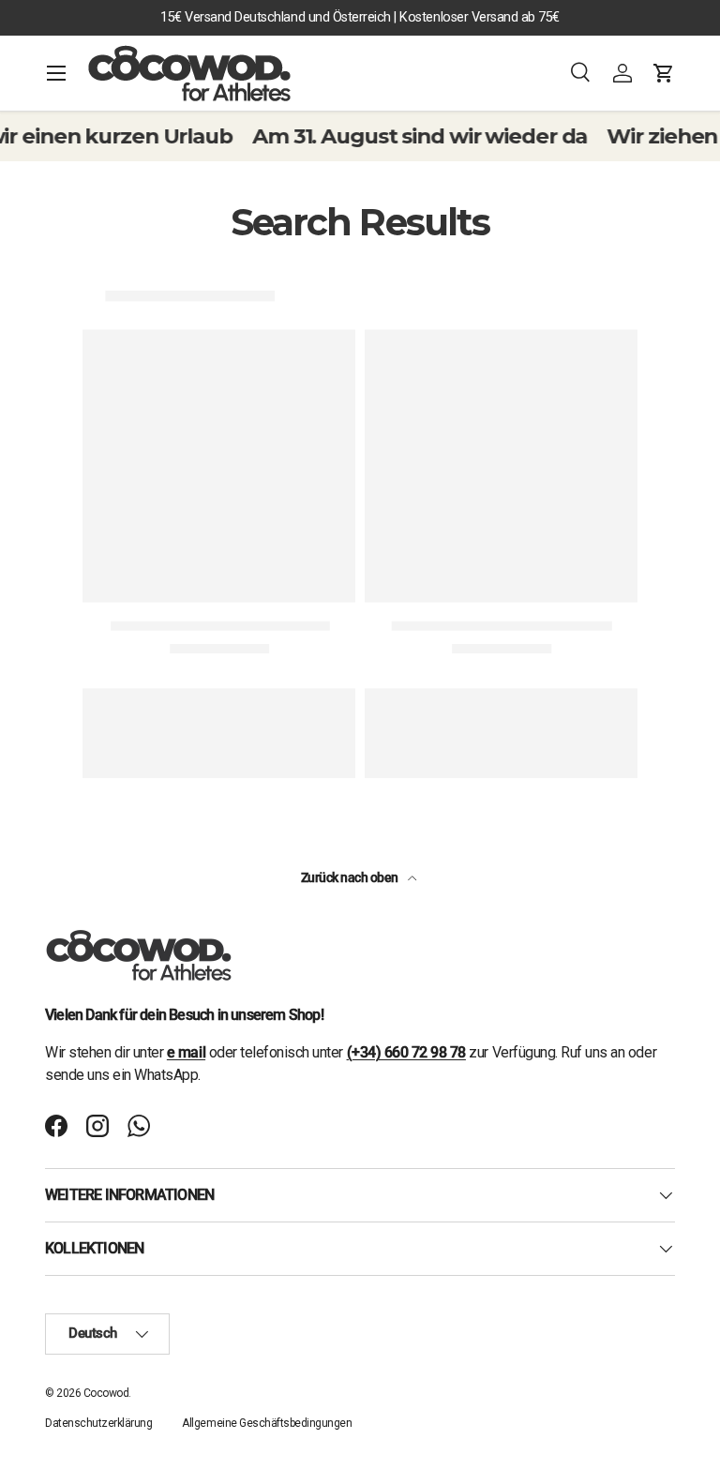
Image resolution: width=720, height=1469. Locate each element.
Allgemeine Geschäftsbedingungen (267, 1423)
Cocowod (106, 1393)
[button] (663, 73)
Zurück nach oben (351, 877)
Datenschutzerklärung (98, 1423)
